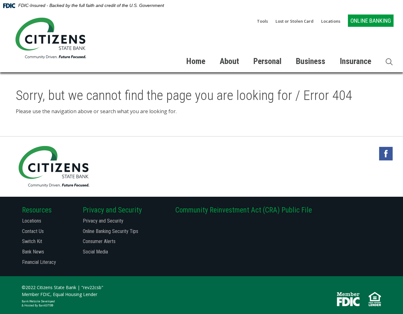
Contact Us (33, 231)
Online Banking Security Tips (110, 231)
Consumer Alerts (99, 241)
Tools (262, 21)
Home (195, 61)
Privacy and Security (103, 221)
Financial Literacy (39, 262)
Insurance (355, 61)
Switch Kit (32, 241)
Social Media (95, 252)
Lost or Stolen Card (294, 21)
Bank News (33, 252)
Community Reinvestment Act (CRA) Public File (243, 210)
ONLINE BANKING (370, 20)
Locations (330, 21)
